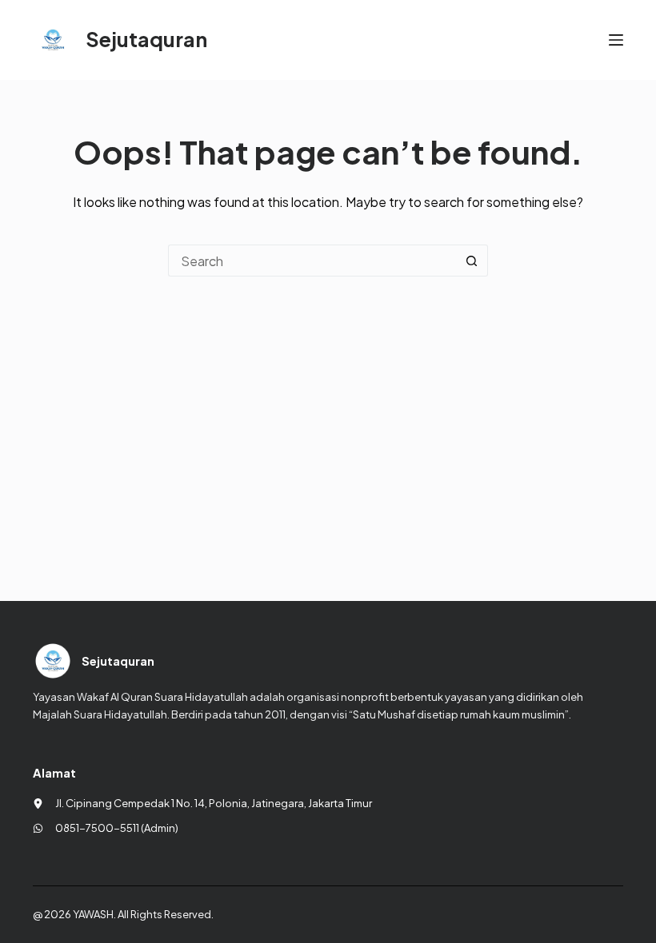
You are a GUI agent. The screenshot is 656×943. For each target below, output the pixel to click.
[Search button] (472, 261)
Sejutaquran (146, 39)
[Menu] (616, 40)
